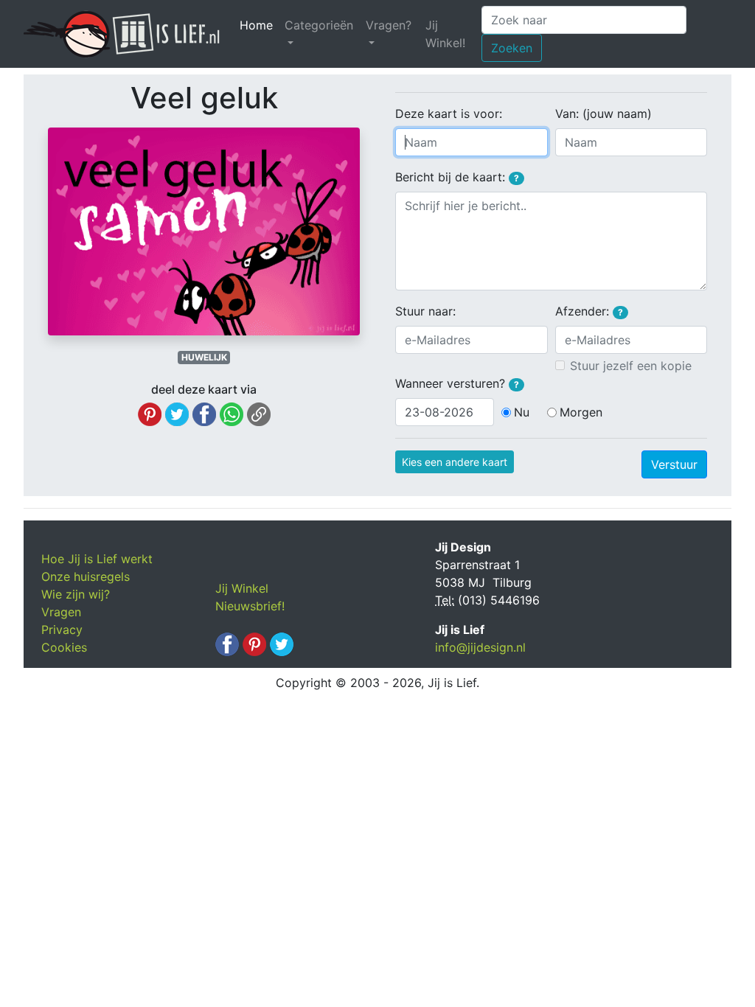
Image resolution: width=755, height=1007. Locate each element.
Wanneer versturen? (457, 383)
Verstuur (674, 464)
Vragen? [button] (388, 25)
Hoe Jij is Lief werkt (97, 558)
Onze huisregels (85, 576)
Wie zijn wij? (75, 594)
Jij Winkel (241, 588)
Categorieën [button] (319, 25)
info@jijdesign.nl (480, 647)
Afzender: (589, 311)
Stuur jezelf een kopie (631, 365)
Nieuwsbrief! (250, 606)
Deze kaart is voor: (448, 113)
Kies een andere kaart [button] (454, 462)
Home (259, 25)
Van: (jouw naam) (603, 113)
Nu (521, 412)
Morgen (581, 412)
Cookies (64, 647)
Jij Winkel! (445, 34)
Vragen (61, 611)
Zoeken (511, 48)
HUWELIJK (204, 357)
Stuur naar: (425, 311)
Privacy (62, 629)
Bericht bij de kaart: (457, 177)
